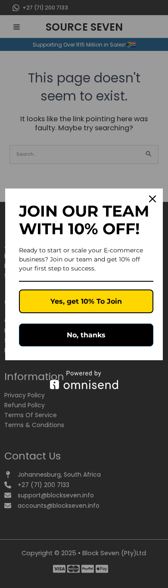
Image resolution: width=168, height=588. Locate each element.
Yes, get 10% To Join (86, 301)
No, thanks (86, 335)
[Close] (152, 199)
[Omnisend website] (84, 379)
